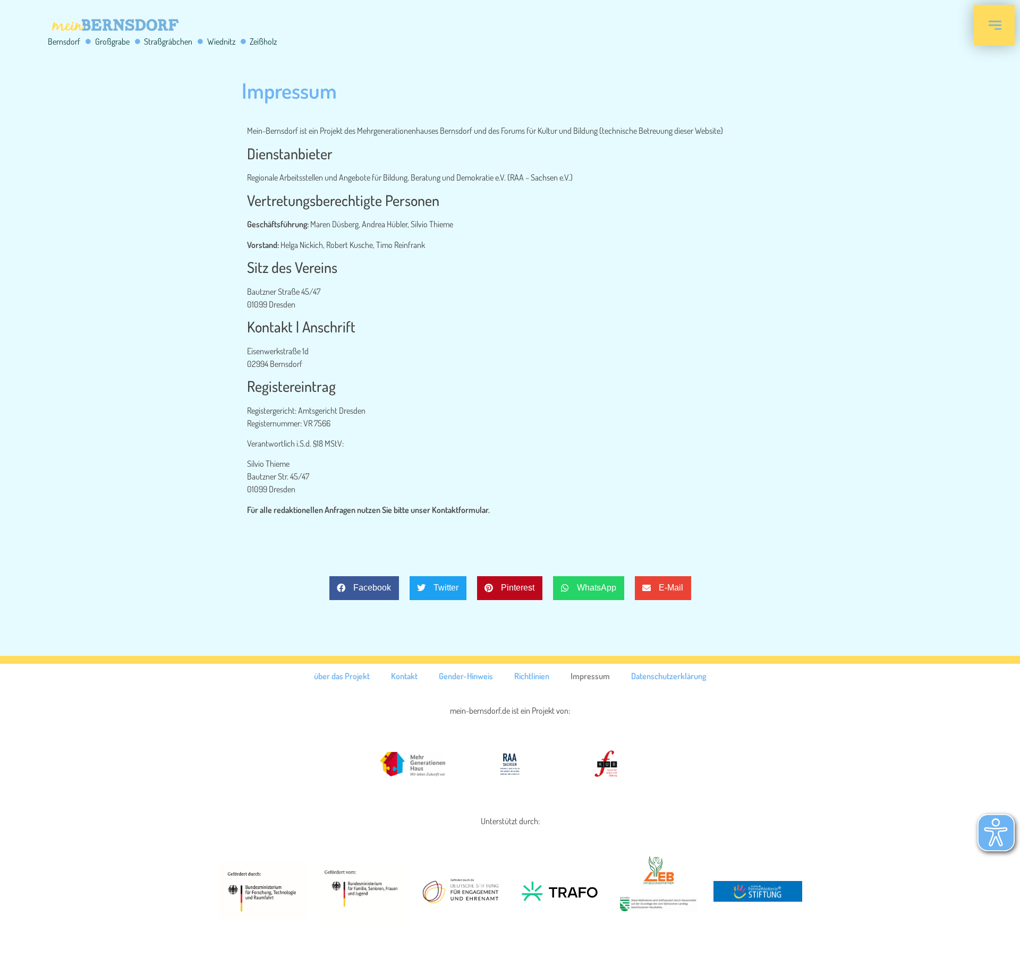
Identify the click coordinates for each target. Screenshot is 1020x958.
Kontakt (404, 676)
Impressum (590, 676)
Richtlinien (531, 676)
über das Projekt (342, 676)
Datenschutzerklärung (668, 676)
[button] (364, 588)
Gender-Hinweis (466, 676)
